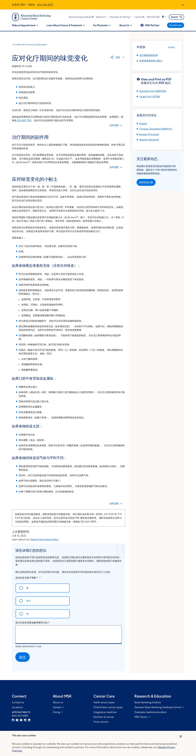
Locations (17, 707)
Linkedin (29, 720)
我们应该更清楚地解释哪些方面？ (32, 622)
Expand (171, 47)
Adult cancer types (104, 702)
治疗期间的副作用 (148, 55)
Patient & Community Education (31, 44)
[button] (102, 17)
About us (58, 702)
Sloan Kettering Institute (147, 702)
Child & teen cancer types (108, 707)
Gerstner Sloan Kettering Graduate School (158, 707)
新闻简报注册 (146, 182)
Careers (57, 707)
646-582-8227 (45, 4)
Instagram (13, 720)
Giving (57, 712)
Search (174, 17)
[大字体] (149, 96)
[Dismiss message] (182, 5)
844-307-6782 (20, 715)
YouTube (25, 720)
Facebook (17, 720)
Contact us (18, 702)
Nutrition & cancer (104, 716)
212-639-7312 (24, 120)
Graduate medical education (150, 712)
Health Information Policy (44, 539)
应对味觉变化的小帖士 (150, 60)
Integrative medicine (105, 712)
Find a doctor (101, 721)
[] (155, 128)
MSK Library (141, 716)
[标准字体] (152, 91)
